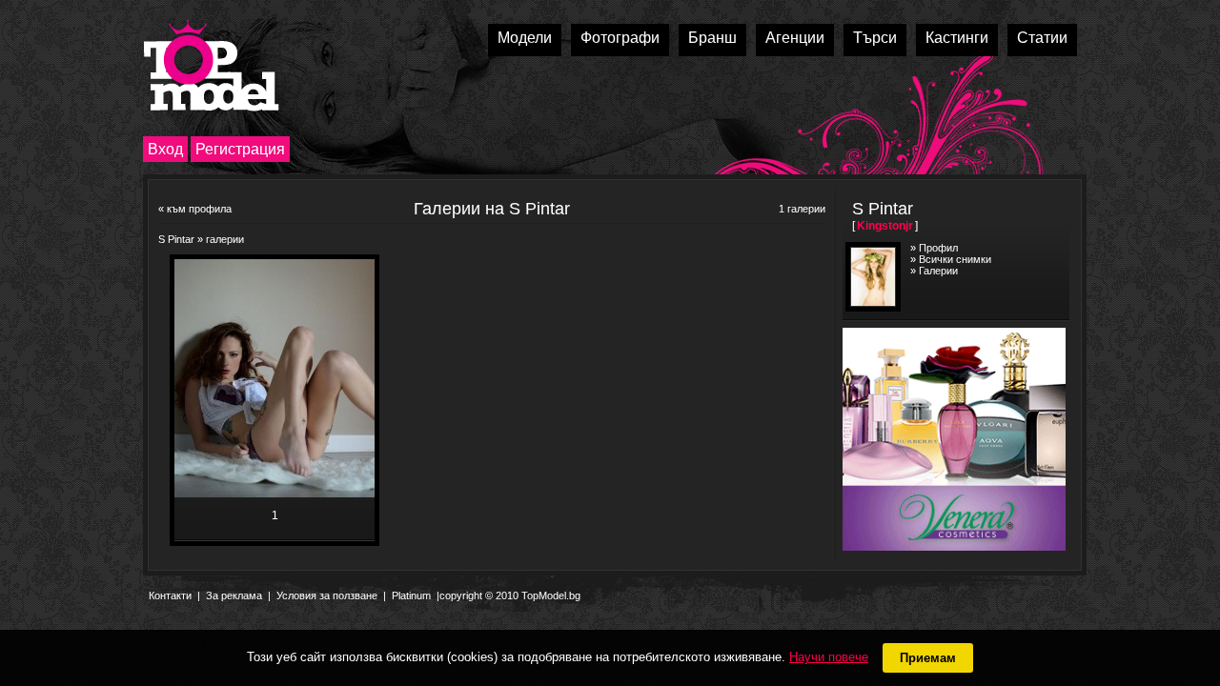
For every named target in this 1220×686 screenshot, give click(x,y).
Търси (875, 38)
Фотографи (620, 38)
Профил (938, 247)
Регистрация (240, 149)
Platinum (411, 595)
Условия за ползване (326, 595)
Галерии (938, 270)
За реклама (234, 595)
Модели (525, 38)
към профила (199, 208)
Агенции (794, 38)
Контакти (170, 595)
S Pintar (176, 239)
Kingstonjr (885, 225)
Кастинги (956, 38)
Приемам (928, 658)
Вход (165, 149)
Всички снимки (955, 259)
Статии (1042, 38)
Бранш (712, 38)
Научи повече (828, 657)
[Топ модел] (211, 65)
